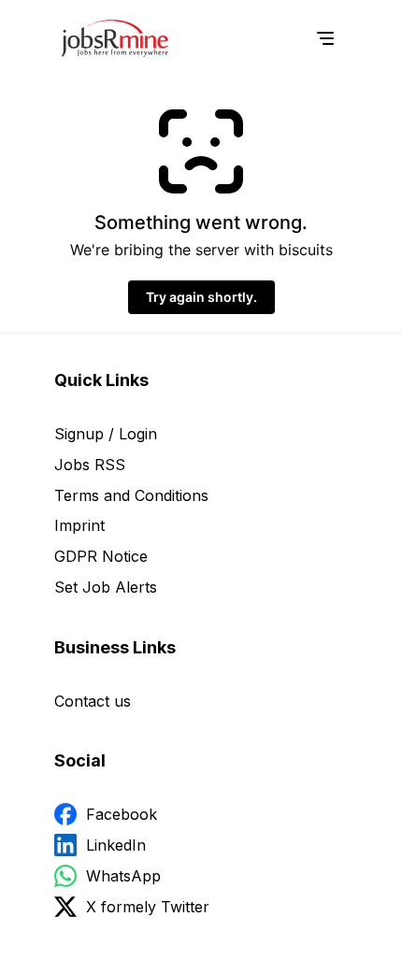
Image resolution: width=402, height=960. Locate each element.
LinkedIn (116, 845)
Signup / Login (105, 433)
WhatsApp (123, 876)
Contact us (92, 701)
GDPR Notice (101, 556)
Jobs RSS (89, 464)
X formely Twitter (147, 906)
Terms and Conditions (131, 495)
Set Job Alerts (105, 587)
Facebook (121, 814)
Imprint (79, 525)
